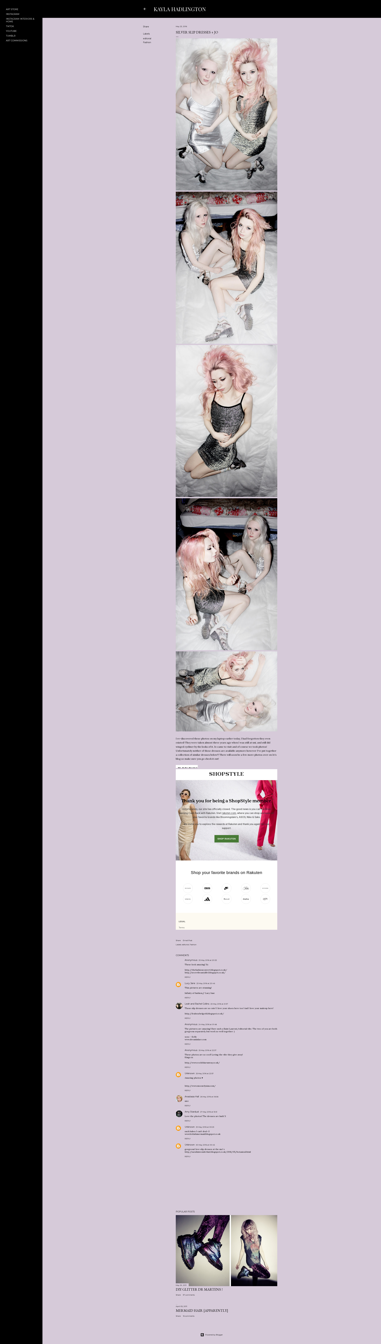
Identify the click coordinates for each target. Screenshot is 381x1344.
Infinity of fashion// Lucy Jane (200, 993)
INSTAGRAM (12, 14)
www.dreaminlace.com (195, 1039)
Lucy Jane (190, 983)
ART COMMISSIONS (16, 40)
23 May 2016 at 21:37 (219, 1004)
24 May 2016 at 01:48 (208, 1024)
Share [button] (146, 26)
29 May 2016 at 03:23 (205, 1127)
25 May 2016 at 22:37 (207, 1050)
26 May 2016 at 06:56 (209, 1097)
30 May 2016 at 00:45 (205, 1145)
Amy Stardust (192, 1111)
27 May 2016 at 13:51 (208, 1112)
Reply (187, 977)
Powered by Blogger (214, 1335)
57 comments (189, 1295)
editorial (147, 38)
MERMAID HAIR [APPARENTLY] (202, 1310)
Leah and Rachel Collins (197, 1003)
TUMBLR (10, 35)
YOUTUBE (11, 31)
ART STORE (12, 9)
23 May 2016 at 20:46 (205, 983)
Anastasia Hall (192, 1096)
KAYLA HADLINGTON (180, 8)
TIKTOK (10, 26)
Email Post (187, 940)
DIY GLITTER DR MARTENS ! (199, 1289)
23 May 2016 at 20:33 (208, 960)
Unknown (190, 1073)
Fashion (147, 42)
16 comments (188, 1316)
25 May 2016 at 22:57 (205, 1073)
